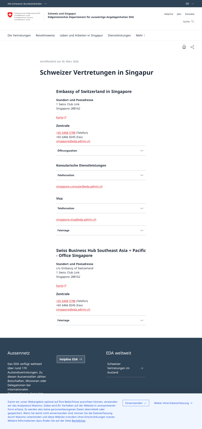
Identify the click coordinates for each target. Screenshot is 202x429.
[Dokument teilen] (192, 47)
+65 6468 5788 (65, 133)
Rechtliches (78, 420)
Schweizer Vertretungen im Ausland (118, 368)
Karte (59, 117)
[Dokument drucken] (184, 47)
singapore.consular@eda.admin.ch (79, 186)
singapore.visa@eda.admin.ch (76, 219)
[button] (19, 35)
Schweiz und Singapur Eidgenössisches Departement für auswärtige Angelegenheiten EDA (91, 15)
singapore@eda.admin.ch (73, 141)
